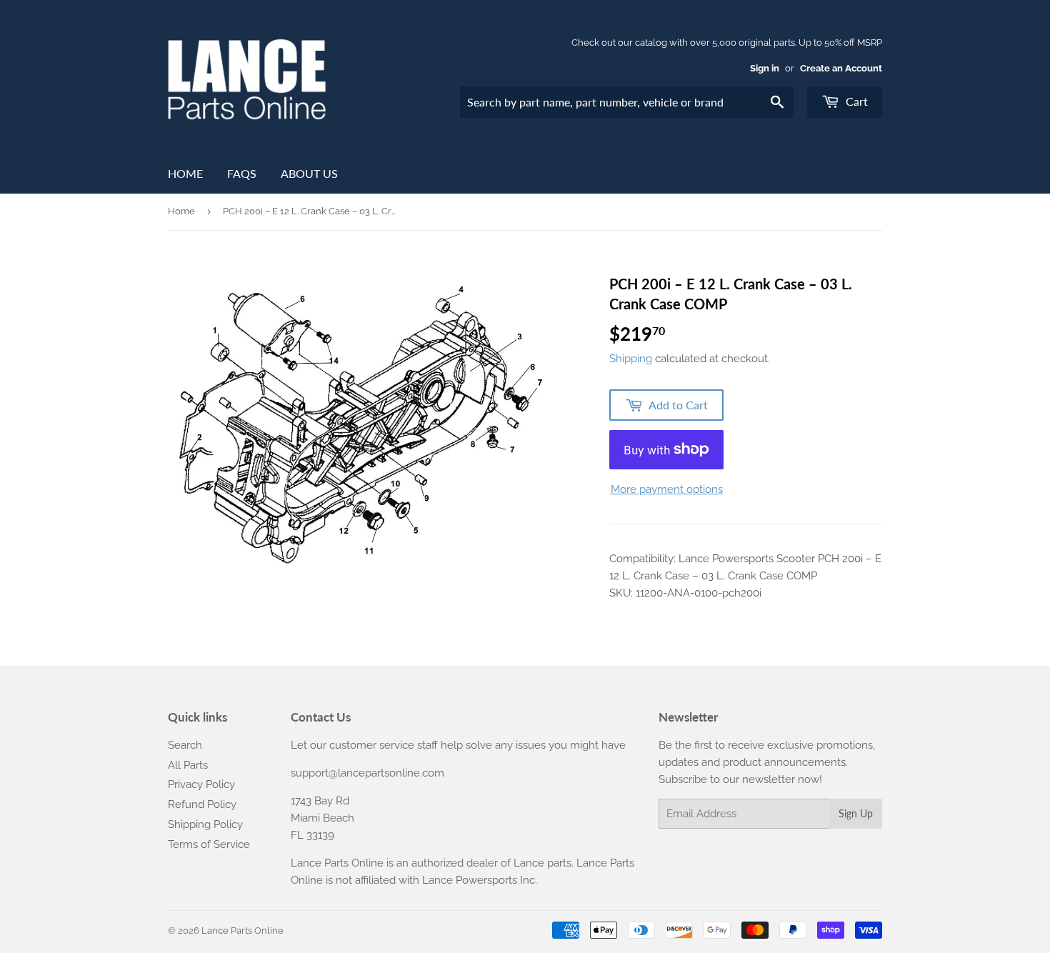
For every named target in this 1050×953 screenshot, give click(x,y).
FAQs (241, 173)
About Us (309, 173)
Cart (855, 101)
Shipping (630, 358)
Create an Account (841, 68)
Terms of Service (209, 844)
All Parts (188, 765)
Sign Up (856, 813)
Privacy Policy (201, 784)
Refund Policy (202, 804)
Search (185, 745)
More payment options (667, 489)
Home (185, 173)
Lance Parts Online (242, 930)
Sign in (764, 68)
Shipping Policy (205, 824)
